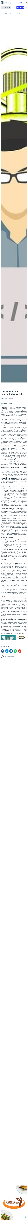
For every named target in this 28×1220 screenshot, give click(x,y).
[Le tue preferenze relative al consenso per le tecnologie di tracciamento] (25, 1217)
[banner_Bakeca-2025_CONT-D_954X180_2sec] (14, 639)
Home (2, 13)
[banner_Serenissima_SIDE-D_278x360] (14, 1219)
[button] (26, 2)
